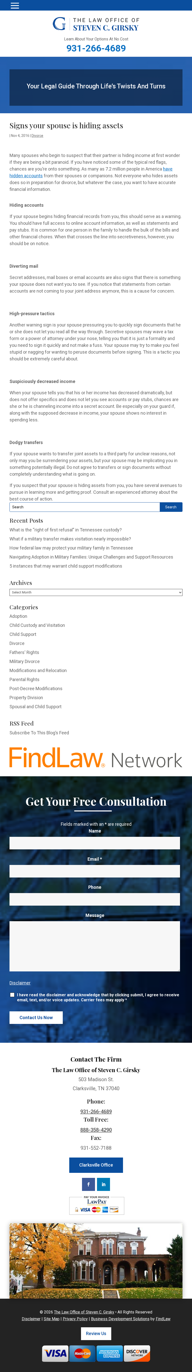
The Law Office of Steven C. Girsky (84, 1312)
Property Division (26, 697)
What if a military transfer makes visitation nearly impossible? (70, 538)
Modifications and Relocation (38, 670)
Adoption (18, 616)
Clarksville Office (96, 1165)
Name (95, 831)
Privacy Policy (75, 1318)
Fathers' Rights (24, 652)
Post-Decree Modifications (36, 688)
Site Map (52, 1318)
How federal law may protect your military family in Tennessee (71, 548)
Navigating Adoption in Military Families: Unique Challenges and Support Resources (91, 557)
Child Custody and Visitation (37, 625)
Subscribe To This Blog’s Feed (39, 732)
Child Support (23, 634)
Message (95, 915)
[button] (15, 6)
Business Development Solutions (120, 1318)
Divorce (37, 136)
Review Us (96, 1333)
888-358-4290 (96, 1130)
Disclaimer (20, 982)
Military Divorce (25, 661)
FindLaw (163, 1318)
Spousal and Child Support (36, 706)
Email (95, 859)
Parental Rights (25, 679)
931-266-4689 (96, 48)
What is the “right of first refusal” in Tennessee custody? (66, 529)
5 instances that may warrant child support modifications (66, 566)
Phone (94, 887)
